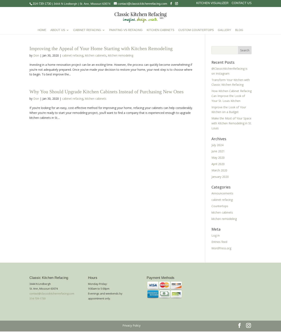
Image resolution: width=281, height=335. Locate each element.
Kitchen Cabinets (160, 30)
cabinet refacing (72, 55)
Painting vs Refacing (126, 30)
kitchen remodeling (120, 55)
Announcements (222, 193)
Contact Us (242, 3)
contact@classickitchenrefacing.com (51, 293)
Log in (215, 235)
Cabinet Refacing (87, 30)
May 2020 (218, 157)
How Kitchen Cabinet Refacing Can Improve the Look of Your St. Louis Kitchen (231, 96)
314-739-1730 (42, 3)
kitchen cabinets (95, 55)
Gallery (224, 30)
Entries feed (219, 242)
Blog (239, 30)
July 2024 (217, 145)
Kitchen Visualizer (212, 3)
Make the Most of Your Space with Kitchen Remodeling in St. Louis (231, 123)
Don (36, 55)
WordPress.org (221, 248)
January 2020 (220, 177)
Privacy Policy (131, 325)
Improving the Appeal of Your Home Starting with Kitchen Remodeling (101, 48)
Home (42, 30)
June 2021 (218, 151)
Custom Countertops (196, 30)
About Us (57, 30)
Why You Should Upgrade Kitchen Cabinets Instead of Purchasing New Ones (106, 91)
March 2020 (219, 170)
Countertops (219, 206)
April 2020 (218, 164)
